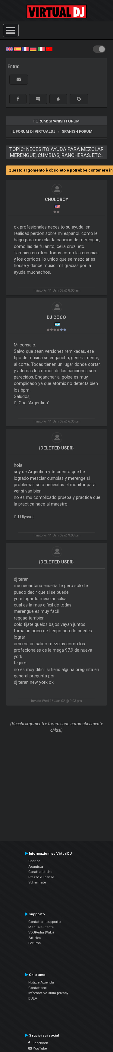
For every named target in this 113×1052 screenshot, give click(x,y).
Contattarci (37, 988)
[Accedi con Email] (18, 80)
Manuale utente (41, 927)
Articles (34, 938)
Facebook (39, 1043)
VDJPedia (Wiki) (41, 932)
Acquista (35, 866)
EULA (32, 998)
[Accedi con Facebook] (18, 99)
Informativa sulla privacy (48, 993)
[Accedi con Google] (79, 99)
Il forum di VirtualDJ (33, 131)
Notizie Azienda (41, 982)
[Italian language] (41, 48)
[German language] (33, 48)
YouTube (39, 1048)
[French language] (25, 48)
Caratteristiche (40, 872)
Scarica (34, 861)
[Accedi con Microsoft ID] (38, 99)
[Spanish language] (17, 48)
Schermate (37, 882)
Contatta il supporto (44, 922)
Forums (34, 943)
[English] (9, 48)
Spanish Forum (77, 131)
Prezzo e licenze (41, 877)
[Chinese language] (49, 48)
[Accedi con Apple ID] (58, 99)
